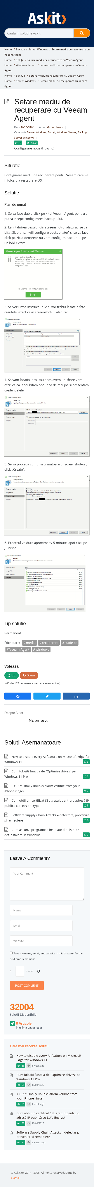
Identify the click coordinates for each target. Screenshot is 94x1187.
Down (31, 675)
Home (8, 49)
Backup (20, 49)
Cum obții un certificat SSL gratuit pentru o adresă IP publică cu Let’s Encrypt (47, 1115)
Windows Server (26, 65)
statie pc (71, 642)
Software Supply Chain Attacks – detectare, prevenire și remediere (47, 1134)
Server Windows (38, 49)
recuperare (50, 642)
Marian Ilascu (55, 127)
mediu (31, 642)
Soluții (19, 60)
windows (42, 649)
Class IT (16, 1178)
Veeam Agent (19, 649)
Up (13, 675)
